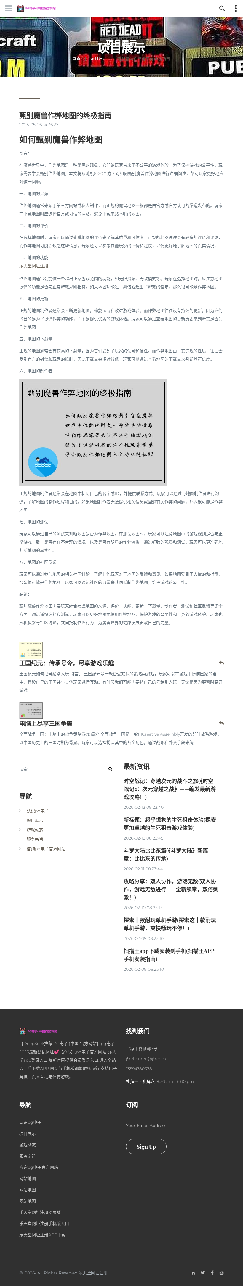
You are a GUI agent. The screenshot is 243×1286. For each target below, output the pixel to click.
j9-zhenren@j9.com (146, 1058)
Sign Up (146, 1146)
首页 (77, 59)
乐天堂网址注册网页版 (40, 1212)
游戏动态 (35, 829)
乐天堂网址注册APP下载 (42, 1234)
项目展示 (99, 59)
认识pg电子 (38, 811)
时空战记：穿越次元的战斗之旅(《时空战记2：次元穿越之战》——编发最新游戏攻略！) (170, 788)
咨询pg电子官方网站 (46, 848)
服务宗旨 (35, 839)
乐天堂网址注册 (93, 1273)
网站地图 (27, 1178)
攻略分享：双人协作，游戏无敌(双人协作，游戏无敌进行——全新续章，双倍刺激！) (171, 889)
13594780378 (139, 1068)
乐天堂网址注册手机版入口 (44, 1223)
